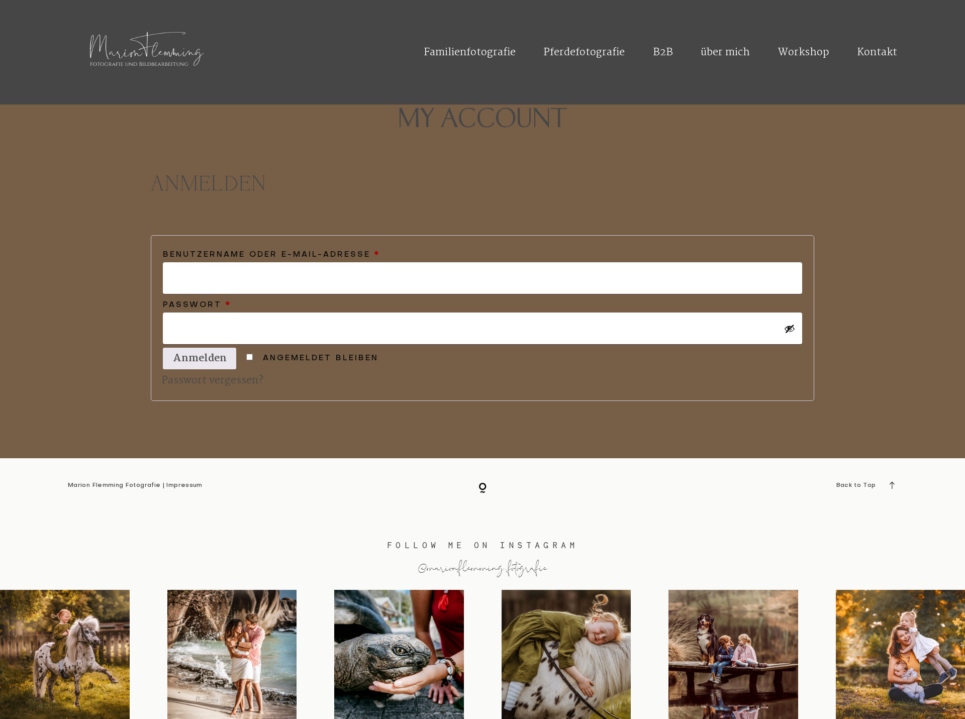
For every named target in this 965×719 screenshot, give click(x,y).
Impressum (184, 485)
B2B (663, 52)
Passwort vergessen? (212, 380)
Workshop (803, 52)
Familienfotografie (470, 52)
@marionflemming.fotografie (482, 567)
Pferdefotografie (584, 52)
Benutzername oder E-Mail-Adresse (310, 254)
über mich (725, 52)
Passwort (236, 305)
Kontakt (877, 52)
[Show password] (789, 328)
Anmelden (200, 358)
